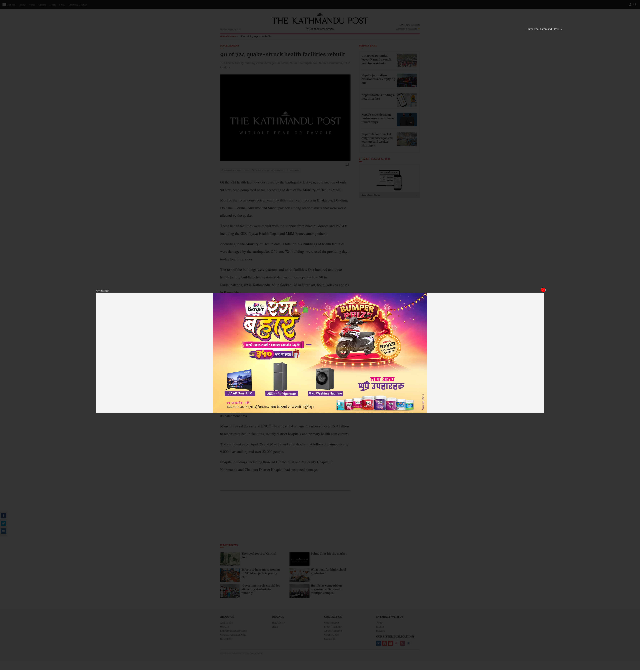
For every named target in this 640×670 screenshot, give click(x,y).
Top (633, 644)
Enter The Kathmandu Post (543, 29)
